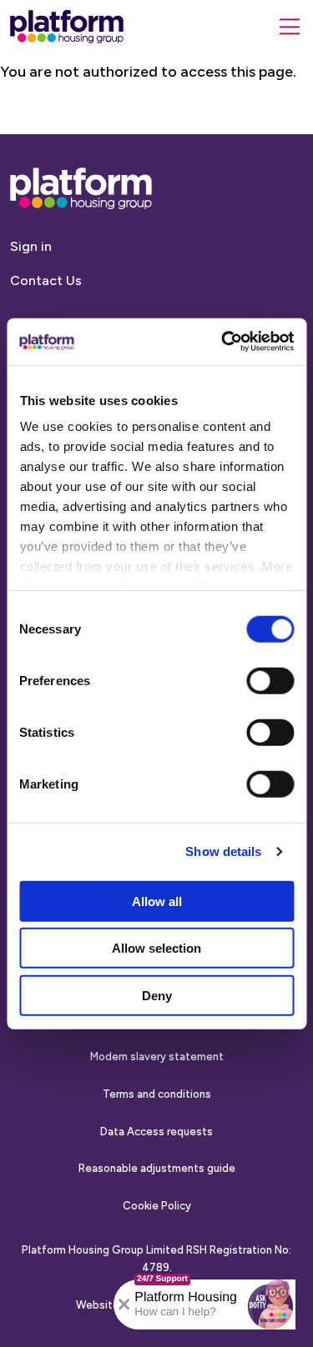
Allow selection (156, 948)
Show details (223, 851)
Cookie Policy (157, 1205)
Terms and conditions (157, 1094)
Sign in (31, 246)
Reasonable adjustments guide (156, 1168)
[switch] (270, 680)
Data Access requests (156, 1131)
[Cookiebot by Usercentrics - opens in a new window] (223, 342)
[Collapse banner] (124, 1304)
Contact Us (46, 280)
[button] (270, 1304)
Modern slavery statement (157, 1056)
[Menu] (290, 27)
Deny (157, 995)
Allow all (157, 901)
